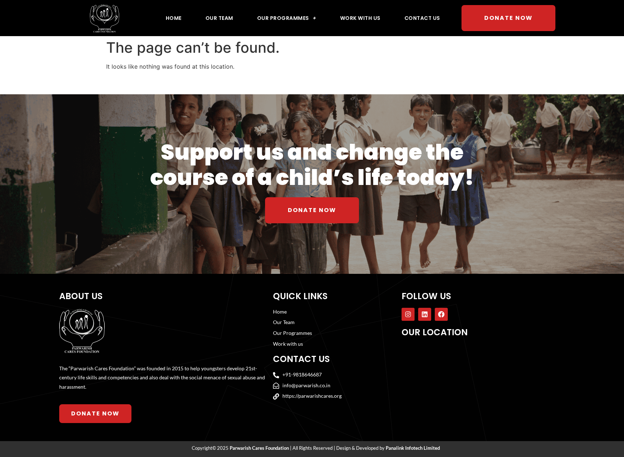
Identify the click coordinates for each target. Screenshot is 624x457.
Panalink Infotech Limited (413, 448)
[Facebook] (441, 314)
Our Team (219, 18)
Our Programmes (283, 18)
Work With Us (360, 18)
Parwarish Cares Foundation (259, 448)
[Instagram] (408, 314)
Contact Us (422, 18)
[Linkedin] (424, 314)
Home (174, 18)
